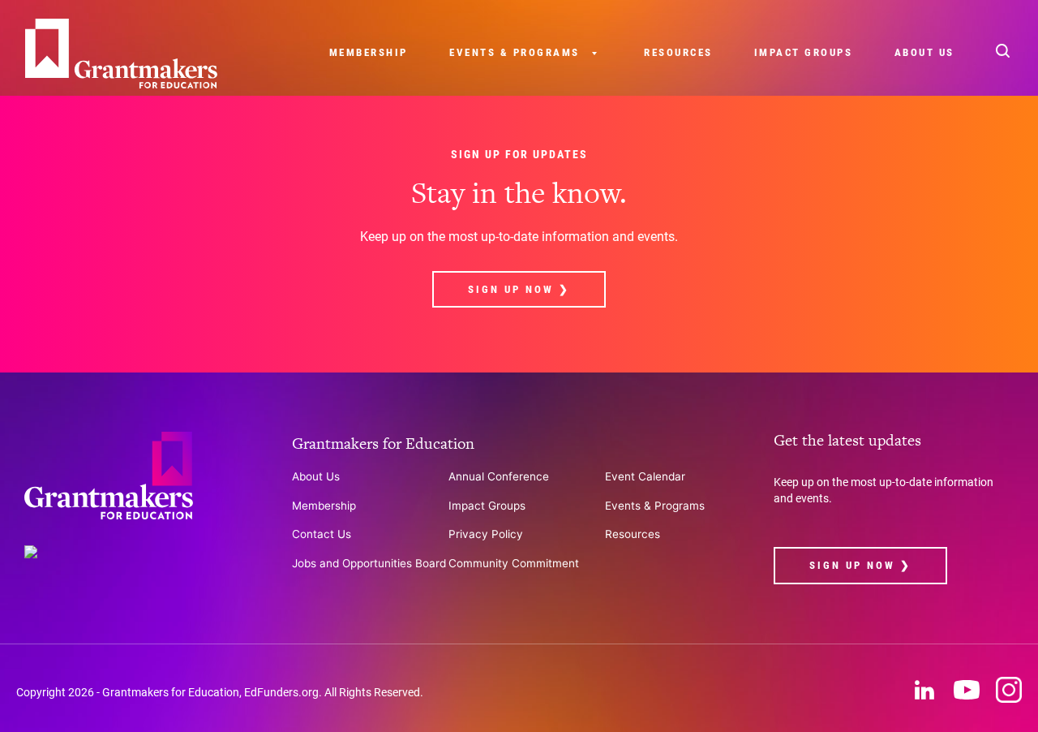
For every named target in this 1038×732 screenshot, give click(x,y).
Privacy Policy (485, 533)
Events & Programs (514, 52)
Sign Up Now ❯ (519, 289)
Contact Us (321, 533)
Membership (368, 52)
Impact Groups (803, 52)
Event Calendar (645, 476)
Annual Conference (498, 476)
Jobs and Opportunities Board (369, 563)
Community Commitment (513, 563)
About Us (924, 52)
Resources (678, 52)
